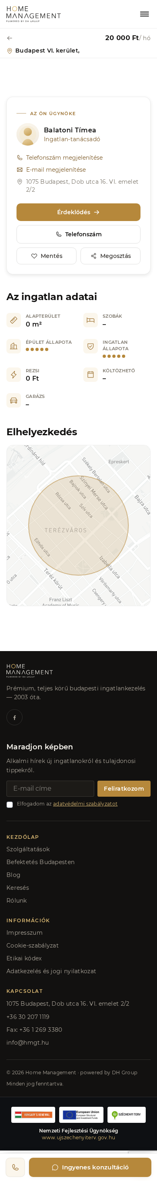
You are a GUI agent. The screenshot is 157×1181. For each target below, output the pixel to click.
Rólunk (16, 900)
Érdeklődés (73, 212)
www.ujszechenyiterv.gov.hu (79, 1137)
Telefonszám (83, 234)
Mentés (51, 256)
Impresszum (24, 932)
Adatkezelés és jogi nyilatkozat (51, 971)
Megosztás (115, 256)
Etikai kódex (24, 958)
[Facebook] (14, 717)
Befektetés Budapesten (40, 862)
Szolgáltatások (28, 849)
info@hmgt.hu (27, 1042)
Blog (13, 875)
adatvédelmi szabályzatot (85, 804)
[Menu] (144, 14)
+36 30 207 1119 (28, 1017)
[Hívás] (15, 1167)
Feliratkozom (124, 788)
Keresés (17, 887)
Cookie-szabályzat (32, 945)
